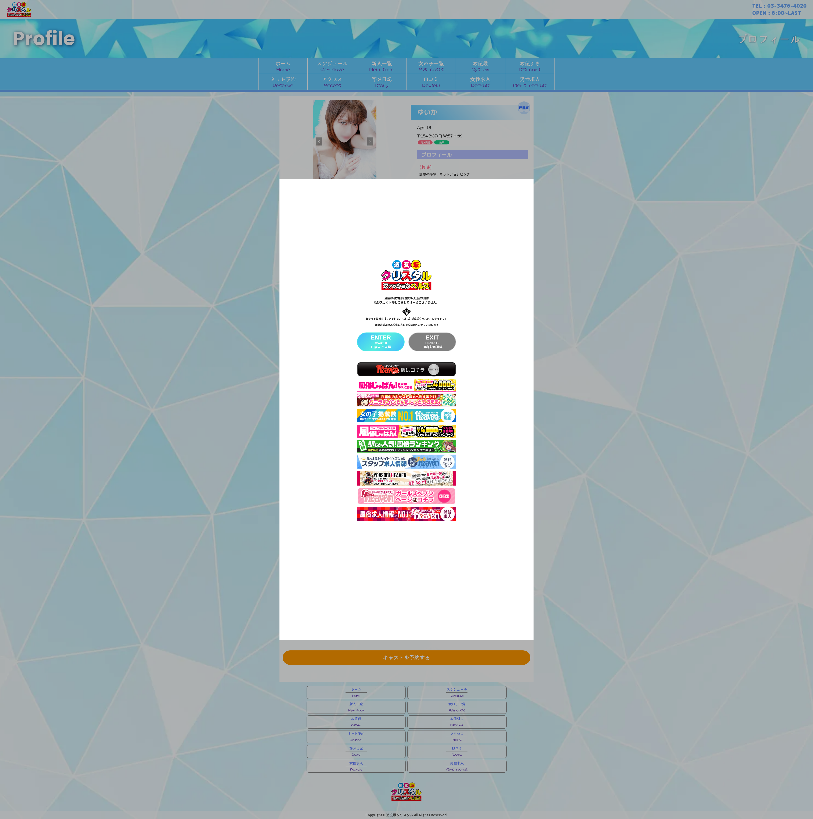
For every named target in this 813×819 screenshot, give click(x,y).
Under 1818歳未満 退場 (432, 341)
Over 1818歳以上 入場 (381, 341)
